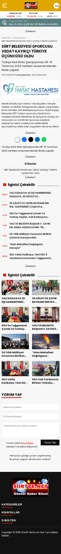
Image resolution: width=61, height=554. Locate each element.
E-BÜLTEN (9, 520)
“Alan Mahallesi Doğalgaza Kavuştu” (26, 246)
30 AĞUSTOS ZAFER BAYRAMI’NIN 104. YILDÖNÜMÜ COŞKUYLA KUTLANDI (29, 205)
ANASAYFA (6, 38)
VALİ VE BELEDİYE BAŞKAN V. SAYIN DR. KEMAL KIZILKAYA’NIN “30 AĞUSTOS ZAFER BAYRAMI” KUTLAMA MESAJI (29, 225)
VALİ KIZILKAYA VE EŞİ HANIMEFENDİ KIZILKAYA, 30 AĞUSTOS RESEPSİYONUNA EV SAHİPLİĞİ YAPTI (30, 194)
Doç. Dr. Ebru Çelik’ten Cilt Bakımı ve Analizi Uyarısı (33, 24)
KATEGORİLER (12, 504)
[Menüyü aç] (5, 5)
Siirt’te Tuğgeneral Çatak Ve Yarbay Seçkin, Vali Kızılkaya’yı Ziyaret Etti (28, 215)
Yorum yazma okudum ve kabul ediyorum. (22, 444)
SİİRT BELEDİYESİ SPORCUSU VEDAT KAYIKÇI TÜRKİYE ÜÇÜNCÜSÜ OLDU (30, 171)
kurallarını (28, 443)
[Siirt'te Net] (31, 5)
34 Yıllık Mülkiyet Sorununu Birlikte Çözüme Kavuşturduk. (30, 235)
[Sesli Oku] (17, 140)
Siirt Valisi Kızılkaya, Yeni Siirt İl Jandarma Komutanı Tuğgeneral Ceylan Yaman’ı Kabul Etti (30, 256)
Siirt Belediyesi (19, 38)
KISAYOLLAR (11, 512)
